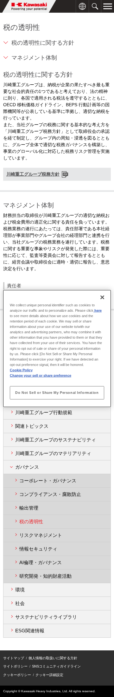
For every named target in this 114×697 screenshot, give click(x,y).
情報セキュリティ (38, 548)
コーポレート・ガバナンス (47, 480)
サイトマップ (13, 658)
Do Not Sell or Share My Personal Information (56, 392)
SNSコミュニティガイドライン (56, 666)
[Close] (102, 297)
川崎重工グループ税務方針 (33, 174)
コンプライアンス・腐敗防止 (50, 494)
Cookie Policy (21, 370)
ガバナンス (27, 467)
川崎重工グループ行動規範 (43, 412)
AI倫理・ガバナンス (40, 562)
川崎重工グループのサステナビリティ (55, 439)
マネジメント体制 (34, 58)
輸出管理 (28, 508)
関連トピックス (31, 426)
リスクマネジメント (40, 535)
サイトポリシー (15, 666)
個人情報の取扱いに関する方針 (52, 658)
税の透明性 (31, 521)
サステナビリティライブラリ (46, 617)
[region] (57, 348)
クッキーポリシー (17, 675)
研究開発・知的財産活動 (45, 576)
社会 (20, 603)
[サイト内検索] (95, 3)
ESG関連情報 (29, 630)
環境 (20, 589)
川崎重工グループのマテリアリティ (53, 453)
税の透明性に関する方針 (42, 43)
